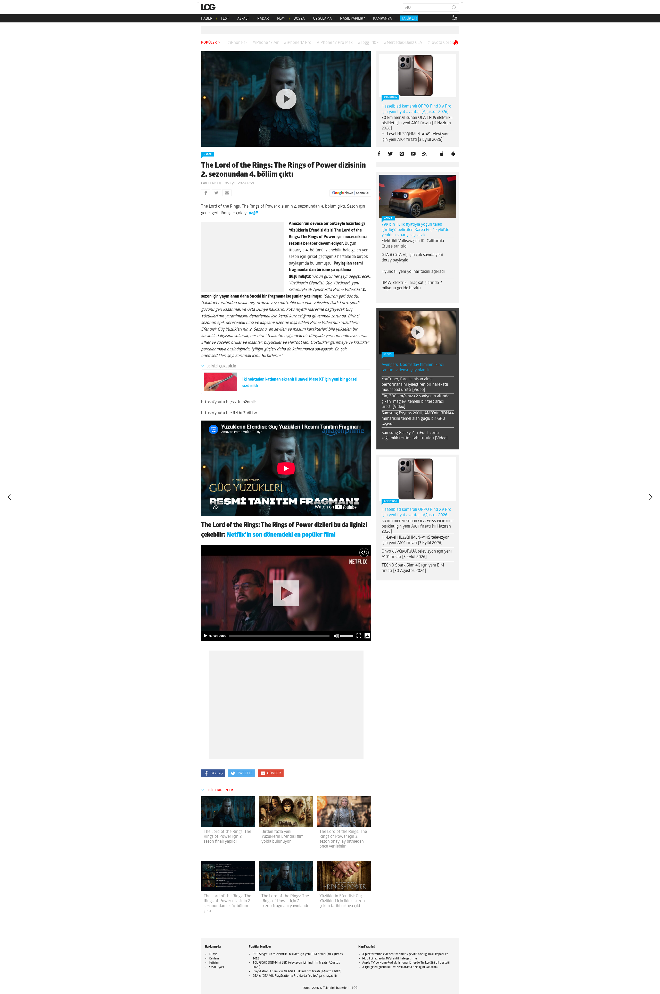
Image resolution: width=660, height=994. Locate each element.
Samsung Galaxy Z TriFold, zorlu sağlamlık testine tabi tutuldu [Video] (415, 435)
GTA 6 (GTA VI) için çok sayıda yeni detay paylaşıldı (412, 257)
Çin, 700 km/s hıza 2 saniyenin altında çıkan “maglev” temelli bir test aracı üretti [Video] (415, 401)
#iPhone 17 (237, 43)
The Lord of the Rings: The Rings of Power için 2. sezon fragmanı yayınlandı (285, 901)
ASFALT (243, 19)
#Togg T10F (368, 43)
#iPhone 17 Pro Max (335, 43)
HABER (206, 19)
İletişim (214, 962)
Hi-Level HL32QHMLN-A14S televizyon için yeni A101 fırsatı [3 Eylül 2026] (416, 137)
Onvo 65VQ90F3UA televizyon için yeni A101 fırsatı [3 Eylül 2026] (417, 554)
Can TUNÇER (211, 183)
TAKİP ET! (409, 19)
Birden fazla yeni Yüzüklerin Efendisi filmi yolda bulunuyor (282, 837)
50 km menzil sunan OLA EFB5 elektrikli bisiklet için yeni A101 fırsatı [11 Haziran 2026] (417, 123)
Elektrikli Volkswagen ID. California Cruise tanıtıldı (413, 244)
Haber (208, 154)
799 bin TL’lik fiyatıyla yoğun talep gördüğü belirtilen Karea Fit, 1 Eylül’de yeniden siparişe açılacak (415, 230)
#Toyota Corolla (441, 43)
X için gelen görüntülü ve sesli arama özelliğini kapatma (400, 967)
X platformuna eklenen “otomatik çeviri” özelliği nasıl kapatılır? (405, 954)
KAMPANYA (382, 19)
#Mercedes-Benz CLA (403, 43)
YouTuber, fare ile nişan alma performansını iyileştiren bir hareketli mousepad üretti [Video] (415, 384)
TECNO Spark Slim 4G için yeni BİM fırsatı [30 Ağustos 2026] (413, 568)
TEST (225, 19)
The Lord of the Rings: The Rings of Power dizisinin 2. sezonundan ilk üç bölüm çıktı (227, 903)
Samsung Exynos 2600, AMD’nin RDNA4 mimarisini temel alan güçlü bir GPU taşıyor (418, 418)
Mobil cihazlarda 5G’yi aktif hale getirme (389, 958)
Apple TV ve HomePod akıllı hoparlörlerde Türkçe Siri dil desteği (406, 962)
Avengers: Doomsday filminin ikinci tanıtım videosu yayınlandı (413, 367)
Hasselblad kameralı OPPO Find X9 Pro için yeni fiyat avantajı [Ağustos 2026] (416, 109)
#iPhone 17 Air (265, 43)
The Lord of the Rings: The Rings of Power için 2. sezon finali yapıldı (227, 837)
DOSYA (299, 19)
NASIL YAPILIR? (352, 19)
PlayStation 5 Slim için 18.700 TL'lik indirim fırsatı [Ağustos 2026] (297, 971)
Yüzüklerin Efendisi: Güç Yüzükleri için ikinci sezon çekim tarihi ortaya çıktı (342, 901)
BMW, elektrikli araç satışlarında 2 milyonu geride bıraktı (412, 285)
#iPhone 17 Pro (297, 43)
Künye (213, 954)
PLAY (281, 19)
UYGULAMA (322, 19)
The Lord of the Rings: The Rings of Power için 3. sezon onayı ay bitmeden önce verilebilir (343, 839)
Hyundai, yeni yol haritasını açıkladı (413, 272)
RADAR (263, 19)
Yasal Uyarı (216, 967)
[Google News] (350, 193)
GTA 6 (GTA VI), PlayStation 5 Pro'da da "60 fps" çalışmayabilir (295, 975)
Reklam (214, 958)
